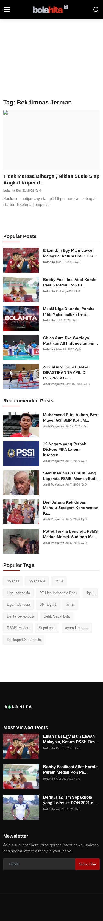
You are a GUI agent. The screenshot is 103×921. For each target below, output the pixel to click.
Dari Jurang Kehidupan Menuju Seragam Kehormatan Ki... (70, 507)
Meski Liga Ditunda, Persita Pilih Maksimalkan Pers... (68, 311)
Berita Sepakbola (20, 616)
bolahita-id (37, 581)
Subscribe (87, 864)
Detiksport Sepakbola (24, 640)
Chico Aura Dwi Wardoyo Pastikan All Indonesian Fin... (70, 340)
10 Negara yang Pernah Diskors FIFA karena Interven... (65, 449)
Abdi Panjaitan (53, 384)
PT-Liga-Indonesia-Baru (58, 593)
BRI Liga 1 (48, 604)
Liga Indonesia (18, 593)
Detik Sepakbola (57, 616)
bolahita (9, 190)
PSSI (59, 581)
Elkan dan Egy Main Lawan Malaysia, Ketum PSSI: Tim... (69, 253)
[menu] (7, 10)
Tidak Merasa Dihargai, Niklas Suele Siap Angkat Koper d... (51, 179)
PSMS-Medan (18, 628)
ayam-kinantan (76, 628)
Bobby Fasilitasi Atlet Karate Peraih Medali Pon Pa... (69, 282)
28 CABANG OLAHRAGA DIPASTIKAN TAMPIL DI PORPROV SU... (65, 372)
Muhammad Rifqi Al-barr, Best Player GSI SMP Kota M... (71, 417)
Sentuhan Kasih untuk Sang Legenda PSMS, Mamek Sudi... (71, 476)
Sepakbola (47, 628)
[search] (96, 10)
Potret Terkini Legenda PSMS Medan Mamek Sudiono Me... (70, 534)
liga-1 (90, 593)
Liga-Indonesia (18, 604)
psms (70, 604)
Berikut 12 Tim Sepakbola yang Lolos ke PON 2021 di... (70, 800)
